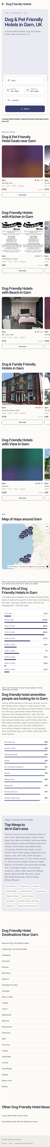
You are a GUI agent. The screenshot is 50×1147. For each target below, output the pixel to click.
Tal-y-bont (6, 1045)
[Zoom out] (47, 530)
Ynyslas (5, 1051)
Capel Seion (6, 1057)
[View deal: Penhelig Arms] (22, 161)
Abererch (5, 979)
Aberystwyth (7, 1027)
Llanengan (6, 991)
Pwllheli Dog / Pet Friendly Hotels (14, 949)
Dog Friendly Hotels (18, 4)
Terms (11, 1143)
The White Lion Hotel (10, 259)
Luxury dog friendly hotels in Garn (15, 1116)
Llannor (4, 1009)
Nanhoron (5, 1021)
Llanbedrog (6, 955)
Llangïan (5, 1003)
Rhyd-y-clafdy (7, 997)
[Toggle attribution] (47, 566)
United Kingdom (16, 13)
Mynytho (5, 967)
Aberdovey (6, 1033)
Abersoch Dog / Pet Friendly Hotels (15, 943)
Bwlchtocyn (6, 973)
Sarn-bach (6, 961)
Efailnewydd (6, 1015)
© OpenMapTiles (23, 567)
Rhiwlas (5, 1086)
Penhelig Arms (7, 183)
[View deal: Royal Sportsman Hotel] (22, 389)
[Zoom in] (47, 526)
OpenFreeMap (13, 567)
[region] (26, 546)
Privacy (4, 1143)
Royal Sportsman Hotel (10, 410)
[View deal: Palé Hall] (22, 465)
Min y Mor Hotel (8, 335)
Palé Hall (5, 486)
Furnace (5, 1063)
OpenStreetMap (40, 567)
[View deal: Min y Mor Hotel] (22, 313)
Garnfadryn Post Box (10, 985)
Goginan (5, 1075)
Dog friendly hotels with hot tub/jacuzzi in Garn (20, 1122)
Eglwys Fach (7, 1081)
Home (7, 13)
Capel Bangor (7, 1069)
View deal (22, 195)
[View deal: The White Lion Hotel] (22, 237)
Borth (4, 1039)
